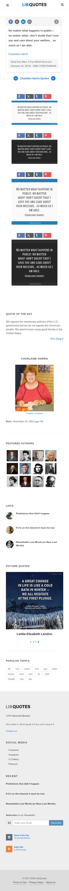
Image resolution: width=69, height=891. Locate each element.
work (30, 674)
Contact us (11, 731)
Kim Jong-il (56, 338)
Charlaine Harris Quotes (34, 78)
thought (11, 679)
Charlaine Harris (18, 54)
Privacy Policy (36, 882)
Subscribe (56, 823)
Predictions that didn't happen (32, 513)
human (11, 674)
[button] (62, 4)
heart (47, 674)
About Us (51, 882)
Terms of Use (19, 882)
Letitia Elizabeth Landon (34, 634)
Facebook (14, 750)
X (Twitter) (14, 759)
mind (21, 674)
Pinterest (13, 764)
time (37, 669)
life (9, 669)
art (39, 674)
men (22, 679)
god (45, 669)
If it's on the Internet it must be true (35, 527)
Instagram (14, 754)
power (54, 669)
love (17, 669)
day (30, 679)
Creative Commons (34, 413)
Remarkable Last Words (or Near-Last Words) (30, 803)
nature (27, 669)
